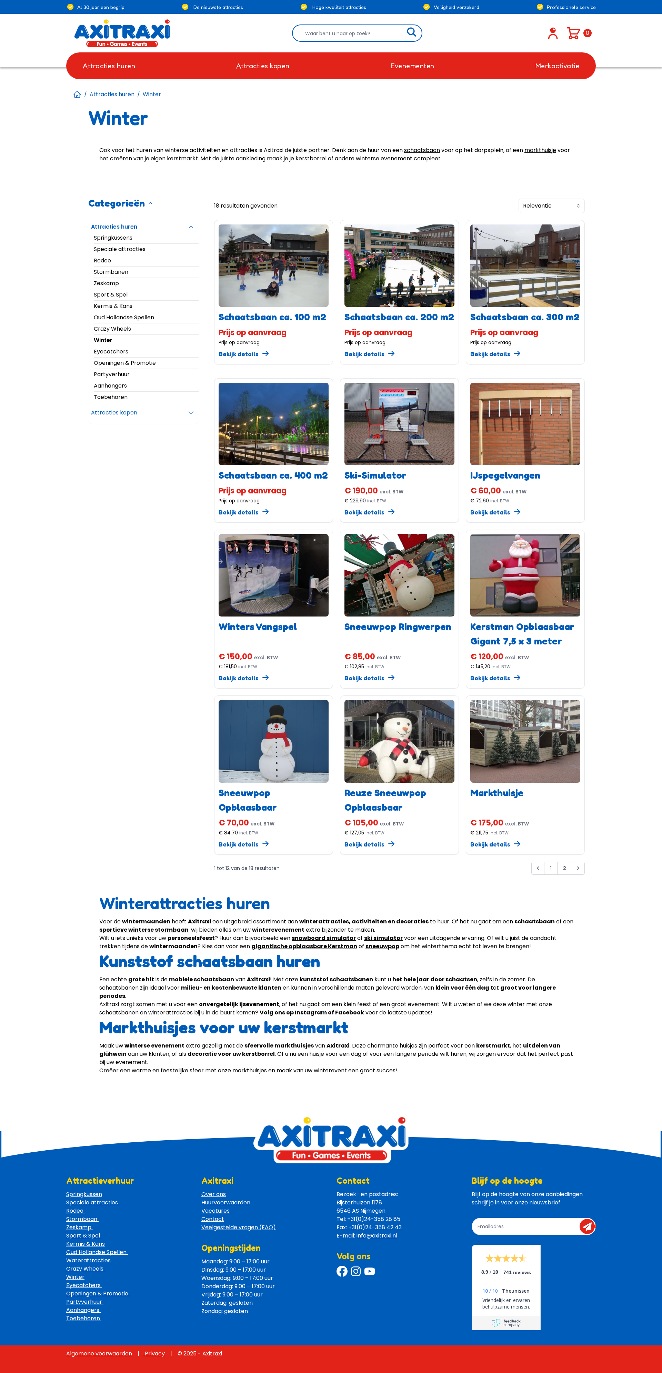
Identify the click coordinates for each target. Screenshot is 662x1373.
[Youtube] (369, 1271)
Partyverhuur (84, 1302)
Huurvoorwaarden (225, 1202)
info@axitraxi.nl (377, 1236)
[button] (537, 870)
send (589, 1226)
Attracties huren (112, 94)
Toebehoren (83, 1318)
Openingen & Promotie (98, 1293)
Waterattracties (88, 1260)
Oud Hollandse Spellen (97, 1252)
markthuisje (540, 150)
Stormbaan (82, 1219)
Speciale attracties (92, 1202)
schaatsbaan (422, 150)
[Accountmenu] (553, 33)
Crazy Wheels (85, 1269)
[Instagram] (355, 1271)
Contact (212, 1219)
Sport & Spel (83, 1236)
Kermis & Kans (85, 1244)
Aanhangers (83, 1310)
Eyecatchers (84, 1285)
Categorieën (116, 203)
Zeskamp (79, 1227)
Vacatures (215, 1211)
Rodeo (75, 1211)
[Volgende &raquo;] (578, 868)
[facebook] (342, 1271)
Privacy (154, 1353)
